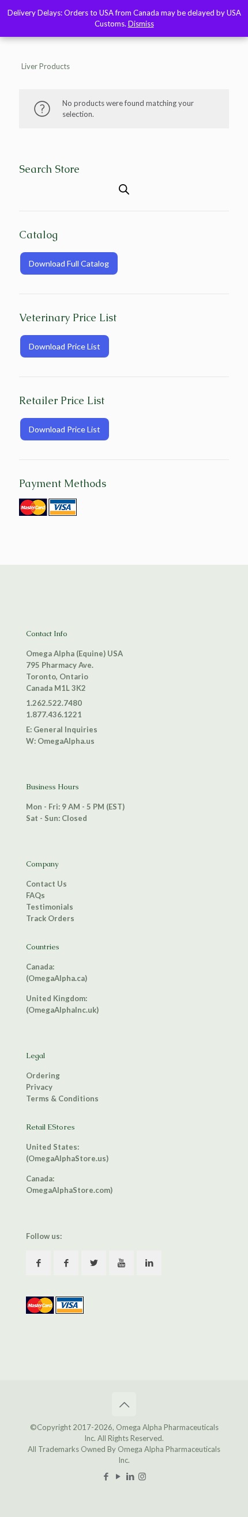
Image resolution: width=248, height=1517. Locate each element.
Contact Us (46, 883)
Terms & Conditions (62, 1098)
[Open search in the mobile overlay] (124, 189)
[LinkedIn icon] (130, 1476)
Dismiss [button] (141, 23)
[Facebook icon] (106, 1476)
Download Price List (64, 346)
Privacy (39, 1087)
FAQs (35, 895)
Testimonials (49, 906)
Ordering (43, 1075)
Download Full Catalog (69, 263)
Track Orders (50, 918)
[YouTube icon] (118, 1476)
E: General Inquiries (61, 729)
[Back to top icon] (124, 1404)
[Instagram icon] (142, 1476)
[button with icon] (38, 1262)
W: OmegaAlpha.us (60, 741)
